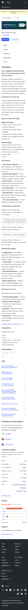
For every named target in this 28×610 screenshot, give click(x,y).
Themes (17, 546)
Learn (3, 557)
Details (5, 45)
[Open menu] (25, 2)
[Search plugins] (18, 18)
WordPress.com (7, 570)
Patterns (17, 552)
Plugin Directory (6, 7)
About (3, 544)
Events (17, 560)
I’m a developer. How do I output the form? (8, 384)
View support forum (7, 534)
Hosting (4, 549)
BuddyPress (6, 579)
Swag (17, 565)
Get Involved (18, 557)
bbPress (5, 576)
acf (13, 484)
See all (24, 522)
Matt (4, 573)
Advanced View (6, 495)
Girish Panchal (9, 444)
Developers (5, 563)
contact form (23, 488)
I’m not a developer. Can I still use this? (7, 378)
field (25, 491)
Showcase (18, 544)
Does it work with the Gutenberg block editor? (8, 398)
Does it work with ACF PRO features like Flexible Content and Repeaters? (9, 391)
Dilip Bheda (8, 439)
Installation (6, 53)
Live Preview (14, 39)
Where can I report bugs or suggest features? (8, 414)
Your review (5, 522)
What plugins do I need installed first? (7, 372)
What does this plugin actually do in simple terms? (9, 366)
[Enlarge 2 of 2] (24, 354)
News (3, 546)
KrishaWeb (6, 35)
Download (5, 39)
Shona (7, 586)
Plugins (17, 549)
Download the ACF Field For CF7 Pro (12, 324)
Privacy (4, 552)
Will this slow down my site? (10, 403)
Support (5, 62)
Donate (18, 563)
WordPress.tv (6, 565)
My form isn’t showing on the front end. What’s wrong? (10, 408)
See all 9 (24, 481)
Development (7, 57)
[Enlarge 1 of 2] (11, 354)
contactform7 (19, 491)
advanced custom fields (20, 484)
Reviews (5, 49)
